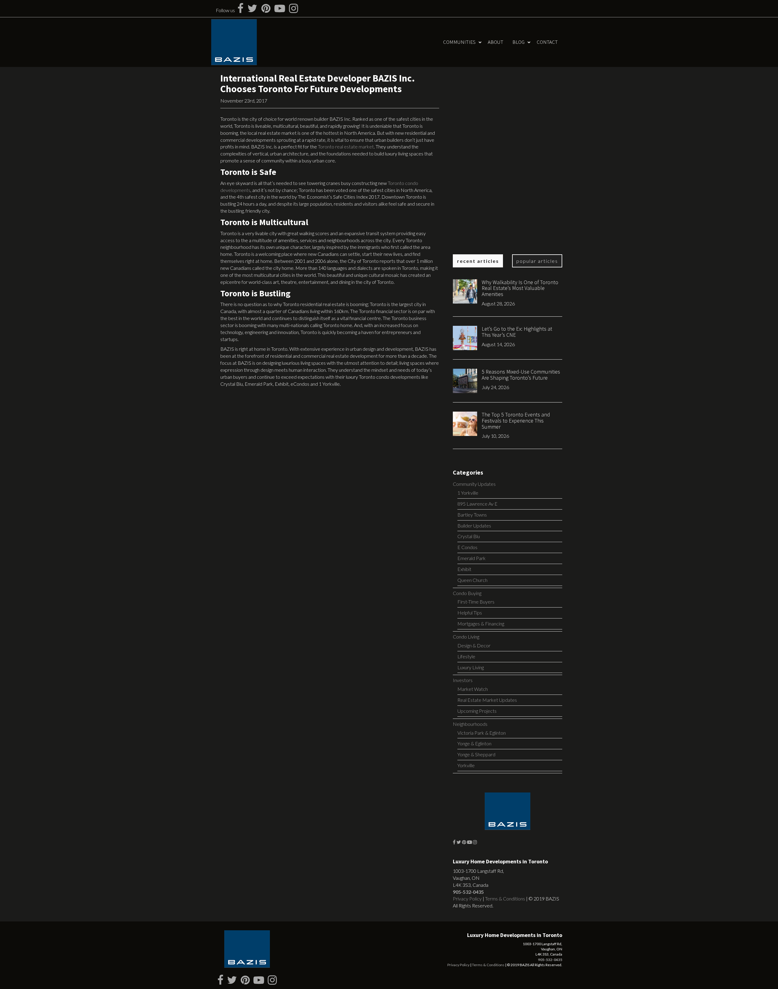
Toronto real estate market (346, 146)
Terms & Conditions (505, 898)
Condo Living (466, 636)
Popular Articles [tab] (537, 261)
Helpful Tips (469, 612)
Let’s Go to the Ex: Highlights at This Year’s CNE (517, 331)
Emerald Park (471, 558)
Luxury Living (470, 667)
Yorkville (466, 765)
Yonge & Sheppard (476, 754)
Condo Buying (467, 593)
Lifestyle (466, 656)
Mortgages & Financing (480, 623)
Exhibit (464, 569)
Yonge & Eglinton (474, 743)
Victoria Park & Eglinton (481, 733)
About (495, 42)
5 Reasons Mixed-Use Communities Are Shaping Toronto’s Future (521, 374)
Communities (459, 42)
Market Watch (472, 689)
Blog (518, 42)
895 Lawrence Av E (477, 504)
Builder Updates (474, 525)
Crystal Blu (468, 536)
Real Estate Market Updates (487, 700)
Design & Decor (474, 645)
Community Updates (474, 484)
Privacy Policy (467, 898)
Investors (463, 680)
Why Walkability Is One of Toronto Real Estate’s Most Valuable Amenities (520, 288)
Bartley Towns (472, 514)
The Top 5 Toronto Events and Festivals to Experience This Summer (516, 420)
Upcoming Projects (477, 711)
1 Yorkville (467, 493)
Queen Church (472, 580)
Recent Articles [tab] (478, 261)
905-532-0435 (468, 892)
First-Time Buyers (475, 601)
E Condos (467, 547)
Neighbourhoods (470, 724)
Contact (547, 42)
